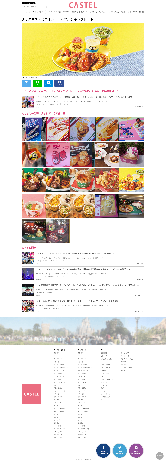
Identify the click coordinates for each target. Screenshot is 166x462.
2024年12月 (40, 292)
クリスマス (65, 104)
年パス (103, 400)
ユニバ (52, 104)
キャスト (56, 400)
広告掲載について (126, 368)
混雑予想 (49, 292)
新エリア (56, 405)
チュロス (45, 261)
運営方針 (123, 370)
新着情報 (56, 353)
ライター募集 (125, 356)
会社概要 (123, 362)
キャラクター (58, 414)
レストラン (57, 385)
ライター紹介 (125, 353)
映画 (102, 388)
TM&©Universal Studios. (32, 77)
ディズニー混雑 (59, 365)
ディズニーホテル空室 (61, 368)
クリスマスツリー (49, 276)
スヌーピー (47, 308)
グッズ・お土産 (59, 411)
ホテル (103, 391)
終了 (58, 276)
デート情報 (57, 426)
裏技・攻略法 (58, 373)
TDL (55, 356)
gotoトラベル (58, 432)
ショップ (56, 417)
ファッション (58, 403)
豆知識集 (56, 423)
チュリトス (54, 261)
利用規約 (123, 365)
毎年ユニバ (56, 308)
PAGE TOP (159, 455)
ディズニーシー (59, 359)
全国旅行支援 (58, 435)
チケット (56, 362)
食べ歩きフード (59, 438)
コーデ (103, 370)
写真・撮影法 (58, 388)
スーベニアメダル (59, 429)
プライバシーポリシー (128, 359)
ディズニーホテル (59, 408)
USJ (58, 104)
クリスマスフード (42, 104)
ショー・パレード (59, 382)
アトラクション (59, 370)
